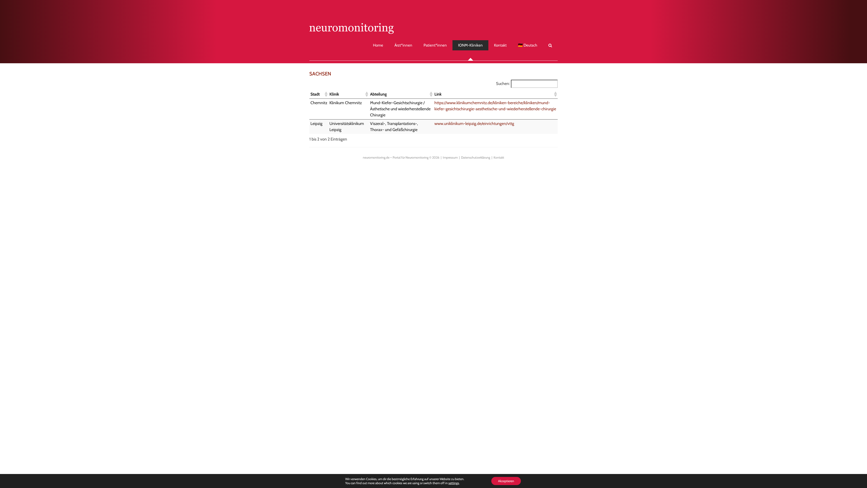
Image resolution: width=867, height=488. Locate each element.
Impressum (450, 157)
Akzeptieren (506, 481)
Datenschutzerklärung (475, 157)
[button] (544, 45)
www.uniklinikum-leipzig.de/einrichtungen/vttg (474, 123)
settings (453, 483)
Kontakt (499, 157)
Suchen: (503, 83)
